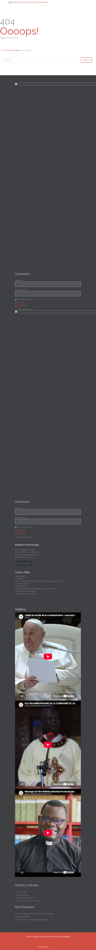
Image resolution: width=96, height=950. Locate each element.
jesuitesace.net (21, 586)
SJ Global (19, 579)
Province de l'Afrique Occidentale (56, 937)
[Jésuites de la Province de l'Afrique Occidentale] (49, 2)
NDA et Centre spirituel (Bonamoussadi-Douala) (34, 914)
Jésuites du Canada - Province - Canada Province (35, 589)
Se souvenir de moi (25, 299)
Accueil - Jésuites (22, 584)
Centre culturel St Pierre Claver (27, 901)
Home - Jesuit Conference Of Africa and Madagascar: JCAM (39, 581)
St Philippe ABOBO (22, 917)
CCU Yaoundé (21, 892)
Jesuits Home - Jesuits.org (26, 594)
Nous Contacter (24, 563)
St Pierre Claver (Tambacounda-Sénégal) (31, 920)
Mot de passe (20, 290)
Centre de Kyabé (22, 895)
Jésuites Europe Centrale (25, 591)
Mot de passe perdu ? (24, 309)
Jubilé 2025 (20, 576)
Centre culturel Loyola (24, 898)
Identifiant (19, 280)
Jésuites (36, 937)
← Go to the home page (9, 50)
